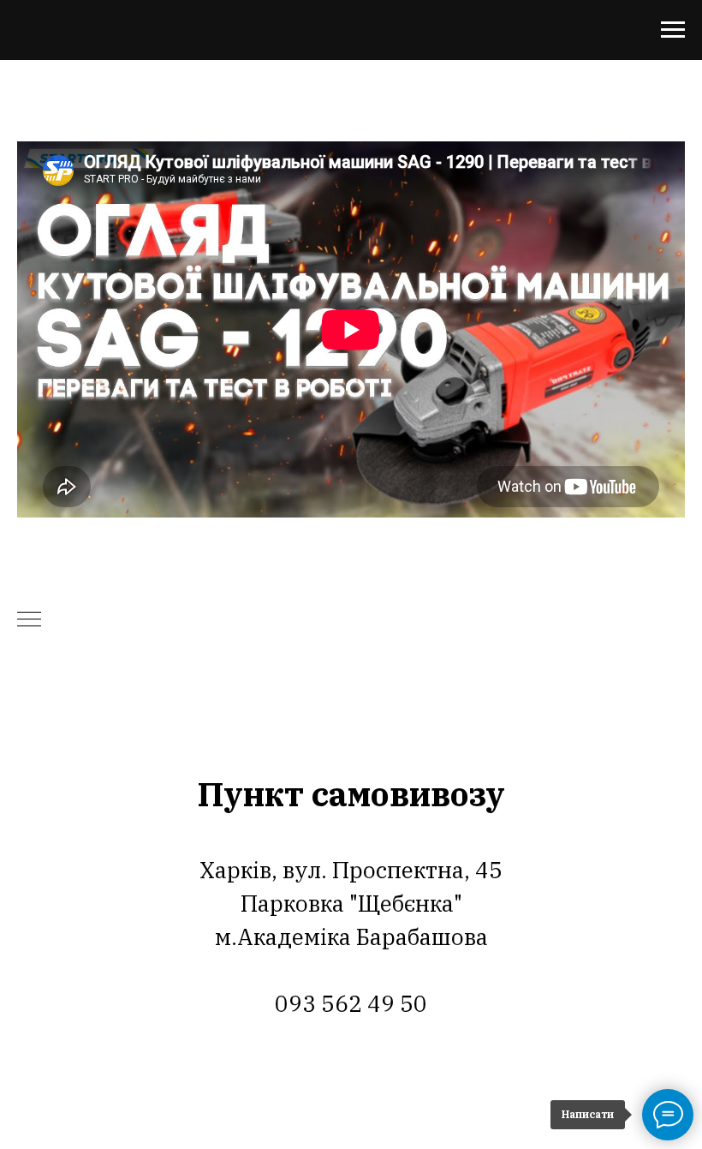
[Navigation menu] (673, 30)
